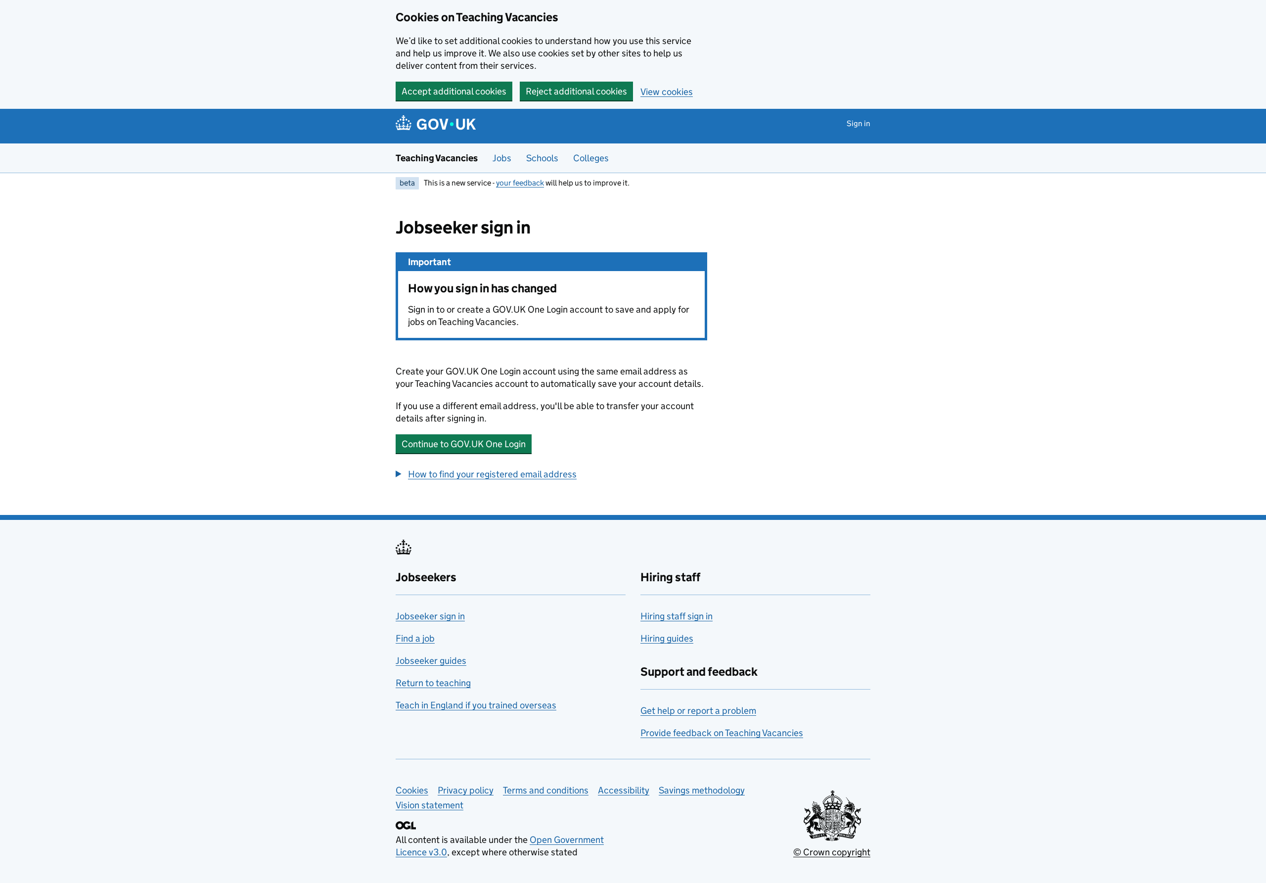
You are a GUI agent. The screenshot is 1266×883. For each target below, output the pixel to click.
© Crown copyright (831, 852)
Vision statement (429, 805)
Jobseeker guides (431, 660)
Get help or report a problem (698, 710)
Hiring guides (666, 638)
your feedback (520, 182)
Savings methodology (702, 790)
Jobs (502, 158)
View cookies (666, 91)
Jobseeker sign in (430, 616)
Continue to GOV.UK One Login (464, 444)
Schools (542, 158)
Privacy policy (466, 790)
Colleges (591, 158)
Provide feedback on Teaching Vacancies (721, 733)
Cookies (412, 790)
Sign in (858, 123)
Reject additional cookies (576, 91)
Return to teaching (433, 683)
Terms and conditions (545, 790)
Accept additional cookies (454, 91)
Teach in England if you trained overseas (476, 705)
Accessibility (623, 790)
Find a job (415, 638)
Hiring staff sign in (676, 616)
